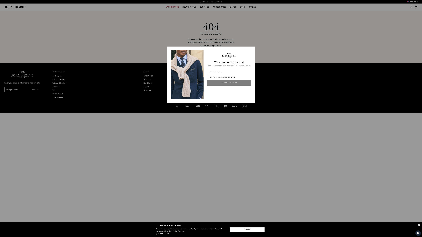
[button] (191, 233)
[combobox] (419, 225)
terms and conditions (227, 77)
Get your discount (229, 82)
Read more (181, 231)
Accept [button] (247, 229)
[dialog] (211, 229)
